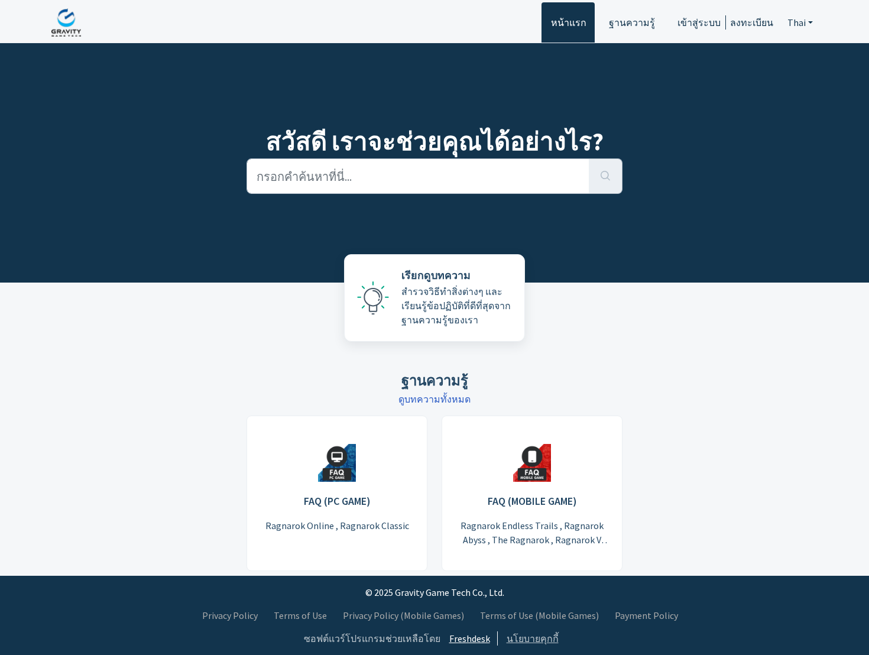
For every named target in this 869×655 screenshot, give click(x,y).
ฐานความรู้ (632, 22)
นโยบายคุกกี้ (533, 638)
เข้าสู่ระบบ (699, 22)
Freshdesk (469, 638)
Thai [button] (796, 22)
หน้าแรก (568, 22)
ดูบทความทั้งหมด (434, 399)
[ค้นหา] (605, 176)
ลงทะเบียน (751, 22)
